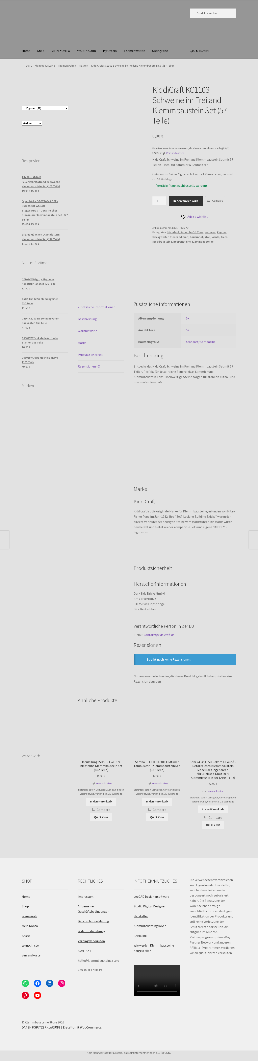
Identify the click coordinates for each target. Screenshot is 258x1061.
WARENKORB (86, 51)
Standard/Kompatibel (201, 342)
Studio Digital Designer (149, 906)
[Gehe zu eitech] (57, 665)
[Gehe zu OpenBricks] (57, 432)
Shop (40, 51)
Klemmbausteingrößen (150, 926)
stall (207, 237)
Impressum (86, 896)
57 (187, 330)
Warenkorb (29, 916)
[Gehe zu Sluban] (57, 549)
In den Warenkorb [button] (101, 801)
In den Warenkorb (185, 201)
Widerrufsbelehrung (91, 931)
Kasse (26, 936)
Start (29, 65)
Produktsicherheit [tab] (90, 355)
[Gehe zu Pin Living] (57, 525)
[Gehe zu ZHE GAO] (33, 665)
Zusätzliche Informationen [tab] (96, 307)
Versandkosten (175, 153)
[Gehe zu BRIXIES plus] (57, 642)
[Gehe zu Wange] (33, 525)
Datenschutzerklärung (93, 921)
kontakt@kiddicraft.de (159, 635)
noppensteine (182, 241)
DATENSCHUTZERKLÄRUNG (41, 1027)
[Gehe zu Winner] (33, 497)
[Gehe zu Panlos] (57, 409)
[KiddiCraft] (167, 262)
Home (26, 51)
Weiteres (210, 232)
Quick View (101, 817)
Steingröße (160, 51)
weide (215, 237)
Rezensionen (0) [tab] (89, 366)
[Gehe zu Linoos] (57, 619)
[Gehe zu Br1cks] (57, 680)
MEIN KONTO (60, 51)
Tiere (224, 237)
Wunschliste (30, 945)
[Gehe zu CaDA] (33, 595)
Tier (172, 237)
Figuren (83, 65)
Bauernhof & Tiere (191, 232)
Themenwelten (134, 51)
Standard (173, 232)
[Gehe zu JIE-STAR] (33, 572)
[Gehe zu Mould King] (57, 502)
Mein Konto (30, 926)
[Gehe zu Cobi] (57, 455)
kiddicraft (182, 237)
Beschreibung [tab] (87, 319)
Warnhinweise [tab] (87, 331)
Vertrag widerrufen (91, 941)
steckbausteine (162, 241)
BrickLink (140, 936)
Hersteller (141, 916)
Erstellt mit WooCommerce (82, 1027)
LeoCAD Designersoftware (151, 896)
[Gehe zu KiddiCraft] (33, 432)
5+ (187, 318)
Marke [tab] (82, 343)
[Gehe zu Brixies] (57, 595)
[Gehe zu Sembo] (33, 642)
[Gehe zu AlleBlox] (57, 479)
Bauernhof (196, 237)
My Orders (110, 51)
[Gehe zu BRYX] (33, 612)
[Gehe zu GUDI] (33, 689)
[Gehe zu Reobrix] (33, 409)
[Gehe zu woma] (33, 479)
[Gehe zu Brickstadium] (57, 572)
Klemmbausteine (45, 65)
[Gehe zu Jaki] (33, 455)
